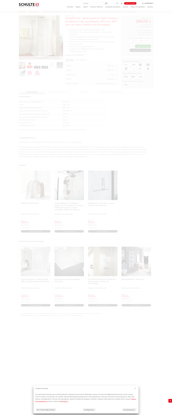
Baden (78, 7)
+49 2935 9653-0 (148, 3)
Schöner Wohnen (96, 7)
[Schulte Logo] (29, 5)
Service (125, 7)
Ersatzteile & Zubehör (113, 7)
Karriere (150, 7)
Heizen (85, 7)
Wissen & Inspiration (138, 7)
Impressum (64, 401)
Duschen (70, 7)
